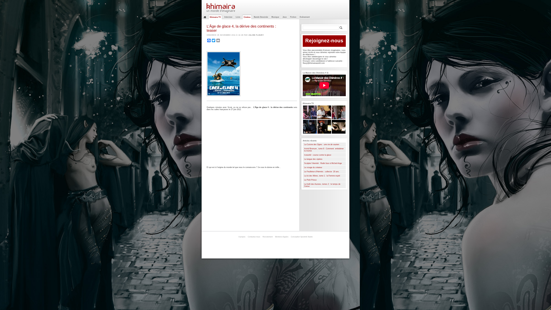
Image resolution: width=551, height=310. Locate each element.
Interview (228, 17)
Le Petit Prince (310, 180)
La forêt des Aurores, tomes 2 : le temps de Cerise (322, 185)
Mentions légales (281, 237)
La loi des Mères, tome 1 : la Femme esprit (322, 176)
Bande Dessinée (261, 17)
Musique (275, 17)
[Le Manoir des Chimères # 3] (324, 133)
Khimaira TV (215, 17)
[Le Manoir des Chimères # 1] (310, 119)
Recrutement (268, 237)
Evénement (305, 17)
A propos (241, 237)
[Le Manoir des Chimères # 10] (339, 133)
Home (204, 17)
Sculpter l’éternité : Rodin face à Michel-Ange (323, 163)
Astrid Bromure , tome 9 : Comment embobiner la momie (324, 150)
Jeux (285, 17)
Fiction (293, 17)
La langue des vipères (313, 159)
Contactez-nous (254, 237)
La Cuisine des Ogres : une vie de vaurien (321, 144)
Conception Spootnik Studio (302, 237)
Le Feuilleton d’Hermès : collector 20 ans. (322, 171)
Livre (238, 17)
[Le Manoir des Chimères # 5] (310, 133)
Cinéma (247, 17)
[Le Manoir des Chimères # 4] (324, 119)
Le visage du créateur (313, 167)
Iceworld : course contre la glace (317, 155)
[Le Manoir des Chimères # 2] (339, 119)
